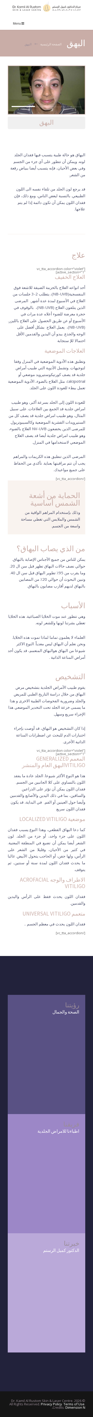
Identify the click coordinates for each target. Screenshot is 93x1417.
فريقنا (71, 1124)
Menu (17, 23)
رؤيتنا (72, 1005)
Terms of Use (74, 1404)
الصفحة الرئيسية (50, 44)
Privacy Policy (51, 1404)
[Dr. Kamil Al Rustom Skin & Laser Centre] (46, 6)
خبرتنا (71, 1243)
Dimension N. (68, 1407)
